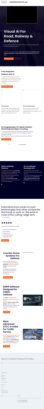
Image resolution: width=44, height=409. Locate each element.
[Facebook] (2, 373)
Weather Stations (5, 180)
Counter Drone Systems (13, 264)
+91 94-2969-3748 (23, 402)
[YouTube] (4, 373)
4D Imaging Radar (12, 131)
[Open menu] (42, 2)
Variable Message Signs (6, 172)
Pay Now (3, 384)
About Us (3, 379)
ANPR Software (11, 286)
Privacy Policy (4, 382)
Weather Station (4, 392)
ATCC (2, 389)
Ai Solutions (11, 76)
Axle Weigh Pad (4, 391)
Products (3, 375)
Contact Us (3, 378)
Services (3, 376)
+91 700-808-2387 (23, 400)
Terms (2, 387)
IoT (26, 175)
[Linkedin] (6, 373)
